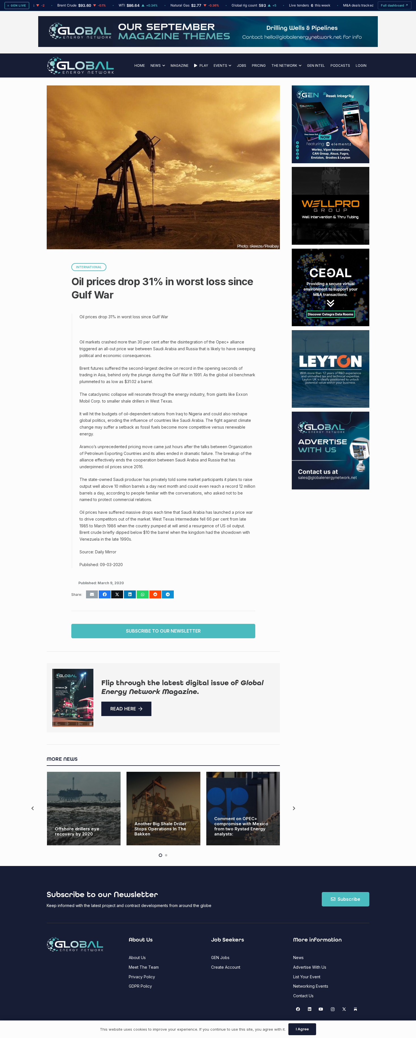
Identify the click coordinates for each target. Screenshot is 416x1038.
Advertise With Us (309, 967)
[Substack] (356, 1009)
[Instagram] (333, 1009)
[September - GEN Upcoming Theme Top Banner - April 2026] (208, 45)
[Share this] (105, 594)
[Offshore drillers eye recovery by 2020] (84, 809)
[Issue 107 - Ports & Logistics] (72, 698)
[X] (344, 1009)
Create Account (225, 967)
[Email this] (92, 594)
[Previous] (33, 808)
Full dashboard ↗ (394, 5)
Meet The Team (144, 967)
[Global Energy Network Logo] (80, 65)
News (298, 957)
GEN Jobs (220, 957)
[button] (163, 65)
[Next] (294, 808)
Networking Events (310, 986)
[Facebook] (298, 1009)
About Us (137, 957)
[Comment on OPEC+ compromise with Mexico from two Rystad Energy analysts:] (243, 809)
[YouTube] (321, 1009)
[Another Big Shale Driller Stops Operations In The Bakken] (163, 809)
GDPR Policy (140, 986)
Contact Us (303, 995)
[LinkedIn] (309, 1009)
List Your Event (306, 976)
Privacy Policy (142, 976)
